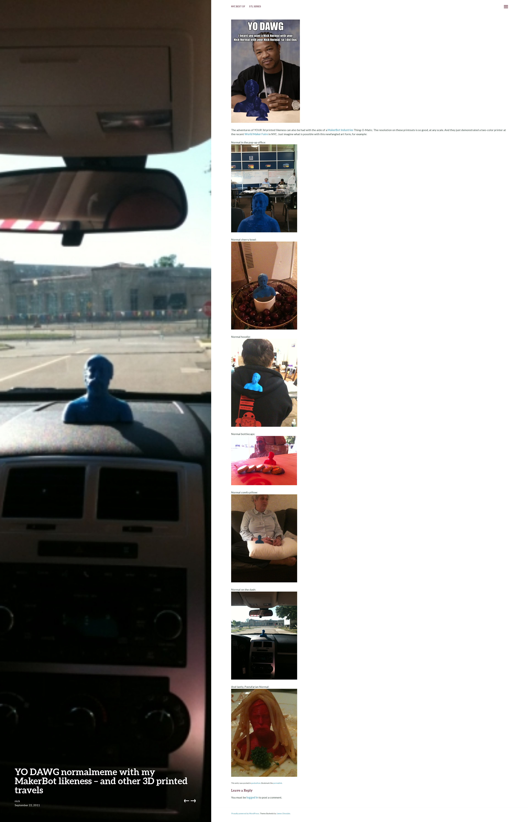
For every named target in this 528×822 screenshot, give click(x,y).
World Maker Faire (256, 134)
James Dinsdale (283, 813)
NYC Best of (238, 6)
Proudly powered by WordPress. (245, 813)
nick (17, 801)
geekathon (256, 783)
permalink (277, 783)
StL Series (255, 6)
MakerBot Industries (340, 130)
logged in (252, 797)
